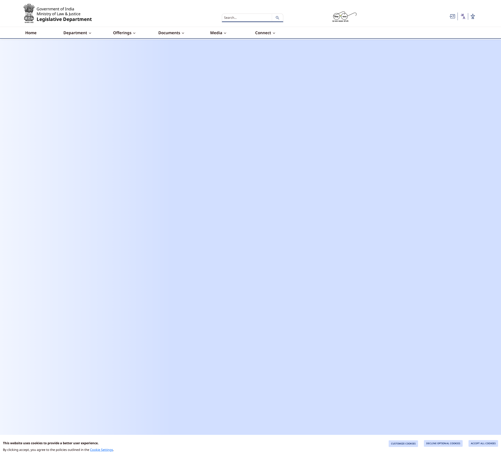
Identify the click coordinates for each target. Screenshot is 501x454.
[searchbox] (247, 17)
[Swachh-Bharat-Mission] (344, 16)
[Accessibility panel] (473, 16)
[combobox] (463, 16)
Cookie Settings (101, 450)
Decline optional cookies (443, 443)
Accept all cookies (483, 443)
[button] (452, 16)
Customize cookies (403, 443)
